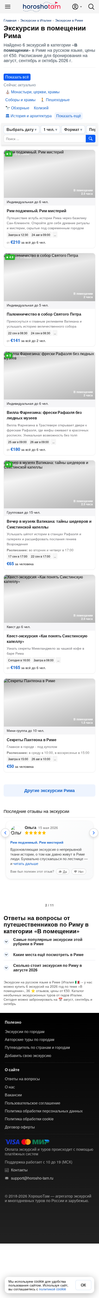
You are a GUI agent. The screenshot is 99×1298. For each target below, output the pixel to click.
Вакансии (13, 1095)
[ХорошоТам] (41, 6)
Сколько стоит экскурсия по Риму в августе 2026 (47, 967)
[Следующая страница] (93, 832)
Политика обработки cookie (29, 1119)
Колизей (41, 108)
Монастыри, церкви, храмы (35, 91)
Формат (71, 129)
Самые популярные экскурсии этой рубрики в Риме (47, 941)
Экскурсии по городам (24, 1031)
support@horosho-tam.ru (32, 1178)
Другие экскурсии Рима (49, 790)
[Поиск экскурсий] (90, 138)
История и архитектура (31, 115)
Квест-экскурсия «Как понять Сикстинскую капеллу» (47, 638)
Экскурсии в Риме (69, 20)
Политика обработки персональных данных (44, 1111)
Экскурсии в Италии (35, 20)
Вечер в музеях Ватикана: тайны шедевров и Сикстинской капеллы (49, 523)
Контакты (19, 1170)
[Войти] (77, 6)
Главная (10, 20)
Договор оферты (20, 1127)
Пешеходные (58, 99)
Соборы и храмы (20, 99)
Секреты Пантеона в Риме (31, 739)
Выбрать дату (20, 129)
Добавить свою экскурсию (28, 1055)
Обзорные (20, 108)
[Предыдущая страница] (5, 832)
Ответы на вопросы (22, 1079)
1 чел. (48, 129)
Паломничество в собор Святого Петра (44, 314)
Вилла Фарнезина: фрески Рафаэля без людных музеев (44, 415)
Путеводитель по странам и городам (37, 1047)
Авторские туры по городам (29, 1039)
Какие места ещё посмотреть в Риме (48, 954)
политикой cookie (52, 1288)
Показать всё (17, 77)
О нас (10, 1087)
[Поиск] (91, 6)
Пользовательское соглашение (32, 1103)
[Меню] (7, 6)
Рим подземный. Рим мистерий (36, 210)
